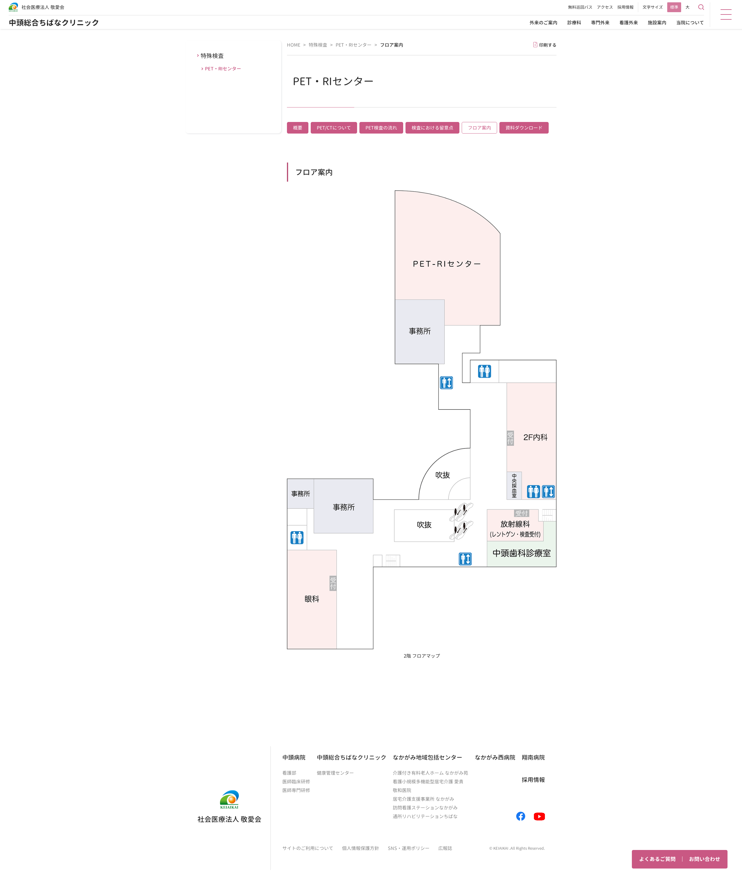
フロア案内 (479, 128)
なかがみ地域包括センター (427, 757)
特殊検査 (212, 56)
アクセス (605, 7)
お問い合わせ (704, 859)
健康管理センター (335, 773)
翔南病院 (533, 757)
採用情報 (625, 7)
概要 (297, 128)
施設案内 (657, 22)
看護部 (289, 773)
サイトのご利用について (307, 848)
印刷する (547, 45)
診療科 (574, 22)
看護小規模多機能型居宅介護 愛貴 (428, 781)
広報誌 (445, 848)
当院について (690, 22)
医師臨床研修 (296, 781)
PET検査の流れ (381, 128)
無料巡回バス (580, 7)
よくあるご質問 (657, 859)
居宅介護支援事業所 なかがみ (423, 799)
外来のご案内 (543, 22)
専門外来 (600, 22)
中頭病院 (293, 757)
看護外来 (628, 22)
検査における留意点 (432, 128)
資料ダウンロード (524, 128)
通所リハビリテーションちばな (425, 816)
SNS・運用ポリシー (409, 848)
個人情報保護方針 (360, 848)
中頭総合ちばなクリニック (54, 22)
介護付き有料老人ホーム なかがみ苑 (430, 773)
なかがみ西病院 (495, 757)
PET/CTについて (334, 128)
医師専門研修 (296, 790)
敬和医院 (402, 790)
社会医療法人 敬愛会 (42, 7)
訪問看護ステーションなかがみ (425, 807)
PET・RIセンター (223, 68)
